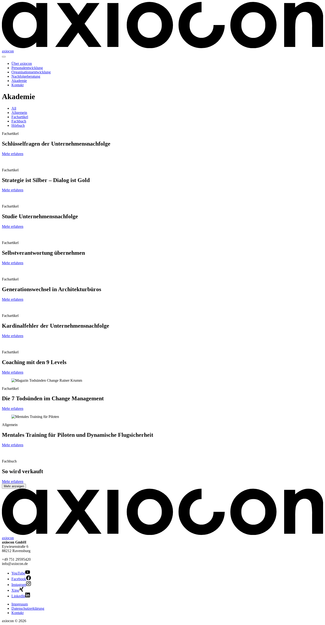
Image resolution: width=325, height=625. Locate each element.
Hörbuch (18, 125)
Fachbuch (18, 121)
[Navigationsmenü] (4, 56)
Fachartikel (19, 117)
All (13, 108)
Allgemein (19, 113)
